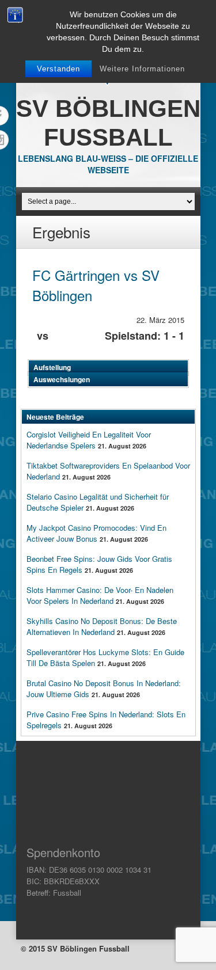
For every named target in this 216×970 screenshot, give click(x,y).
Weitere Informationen (142, 68)
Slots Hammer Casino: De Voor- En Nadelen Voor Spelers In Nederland (99, 595)
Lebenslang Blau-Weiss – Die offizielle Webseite (108, 164)
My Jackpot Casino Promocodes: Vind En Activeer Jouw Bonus (96, 533)
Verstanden (58, 68)
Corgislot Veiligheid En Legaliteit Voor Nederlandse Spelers (88, 440)
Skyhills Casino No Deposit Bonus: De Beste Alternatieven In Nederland (101, 626)
